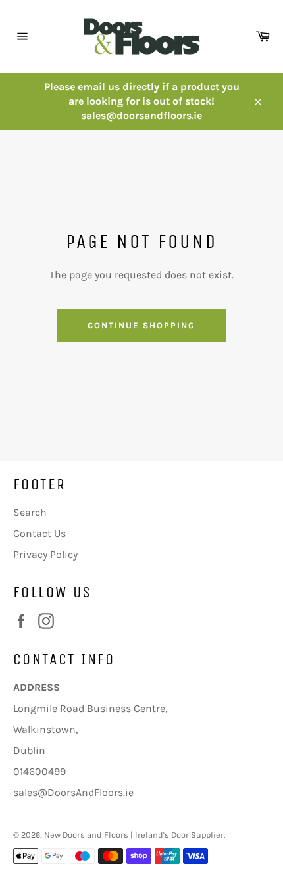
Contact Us (39, 533)
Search (30, 512)
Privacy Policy (45, 554)
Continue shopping (141, 325)
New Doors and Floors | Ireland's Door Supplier (134, 834)
